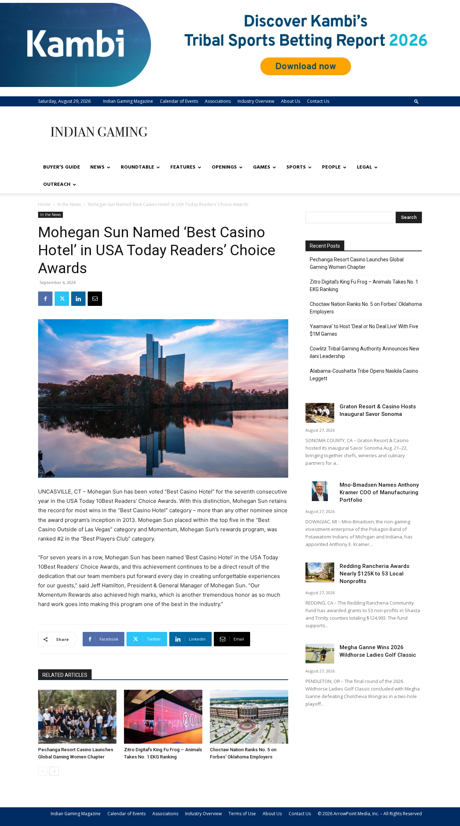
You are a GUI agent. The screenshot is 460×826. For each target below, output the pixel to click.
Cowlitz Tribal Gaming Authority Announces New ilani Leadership (364, 352)
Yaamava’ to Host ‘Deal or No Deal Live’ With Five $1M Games (364, 330)
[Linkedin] (78, 299)
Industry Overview (256, 101)
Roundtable (137, 167)
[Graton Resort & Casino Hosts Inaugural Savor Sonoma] (319, 413)
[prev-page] (42, 771)
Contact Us (318, 101)
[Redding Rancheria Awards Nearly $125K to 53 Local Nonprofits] (319, 572)
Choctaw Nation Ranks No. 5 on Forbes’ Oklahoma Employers (366, 308)
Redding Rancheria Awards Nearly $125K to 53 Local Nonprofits (374, 573)
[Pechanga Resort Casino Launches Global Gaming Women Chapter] (77, 717)
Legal (364, 167)
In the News (69, 204)
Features (183, 167)
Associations (218, 101)
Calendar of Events (179, 101)
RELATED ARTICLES (64, 675)
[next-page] (54, 771)
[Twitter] (62, 299)
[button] (416, 101)
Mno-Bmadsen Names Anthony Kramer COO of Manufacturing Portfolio (379, 492)
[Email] (95, 299)
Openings (224, 167)
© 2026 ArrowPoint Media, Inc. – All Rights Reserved (370, 814)
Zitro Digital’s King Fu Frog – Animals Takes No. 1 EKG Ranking (364, 285)
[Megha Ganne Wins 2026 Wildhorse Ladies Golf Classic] (319, 654)
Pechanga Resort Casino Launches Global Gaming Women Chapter (357, 263)
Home (44, 204)
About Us (290, 101)
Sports (296, 167)
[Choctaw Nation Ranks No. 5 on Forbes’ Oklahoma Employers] (249, 717)
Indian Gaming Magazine (128, 101)
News (97, 167)
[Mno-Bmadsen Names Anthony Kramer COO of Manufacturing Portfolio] (319, 491)
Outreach (56, 184)
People (331, 167)
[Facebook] (45, 299)
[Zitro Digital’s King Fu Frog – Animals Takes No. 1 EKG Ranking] (163, 717)
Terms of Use (242, 814)
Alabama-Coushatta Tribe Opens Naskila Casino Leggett (364, 374)
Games (261, 167)
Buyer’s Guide (61, 167)
